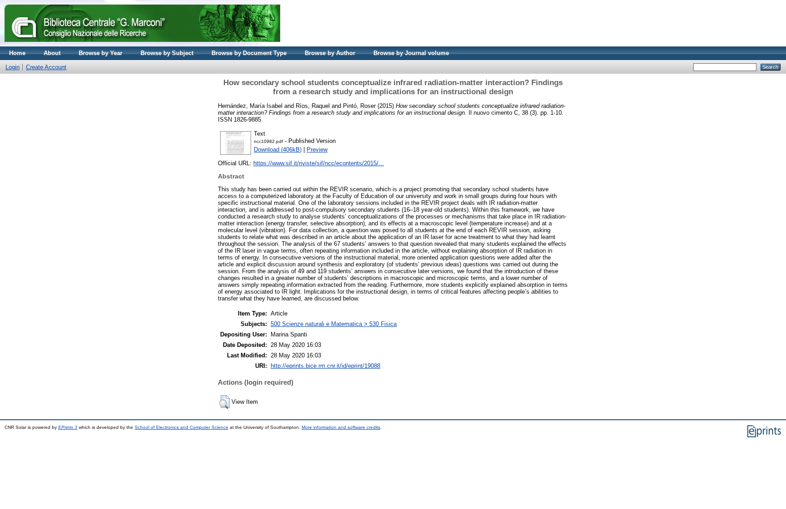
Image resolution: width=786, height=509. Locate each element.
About (52, 53)
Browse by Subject (167, 53)
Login (12, 67)
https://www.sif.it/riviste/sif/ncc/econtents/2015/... (318, 163)
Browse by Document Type (249, 53)
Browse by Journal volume (411, 53)
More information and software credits (341, 427)
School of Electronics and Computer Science (181, 427)
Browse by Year (100, 53)
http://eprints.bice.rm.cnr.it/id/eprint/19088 (325, 365)
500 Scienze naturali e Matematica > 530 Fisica (334, 324)
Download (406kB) (278, 149)
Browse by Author (330, 53)
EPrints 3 (67, 427)
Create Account (46, 67)
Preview (317, 149)
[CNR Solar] (142, 44)
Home (17, 53)
